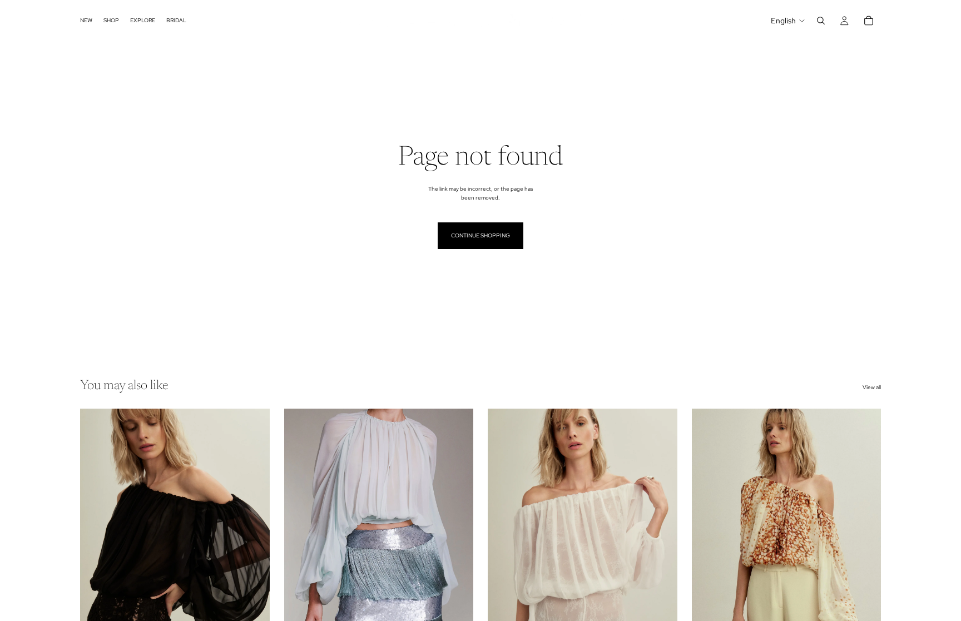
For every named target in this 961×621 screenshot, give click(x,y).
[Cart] (868, 20)
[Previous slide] (96, 527)
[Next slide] (253, 527)
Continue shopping (480, 235)
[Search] (821, 20)
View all (872, 387)
